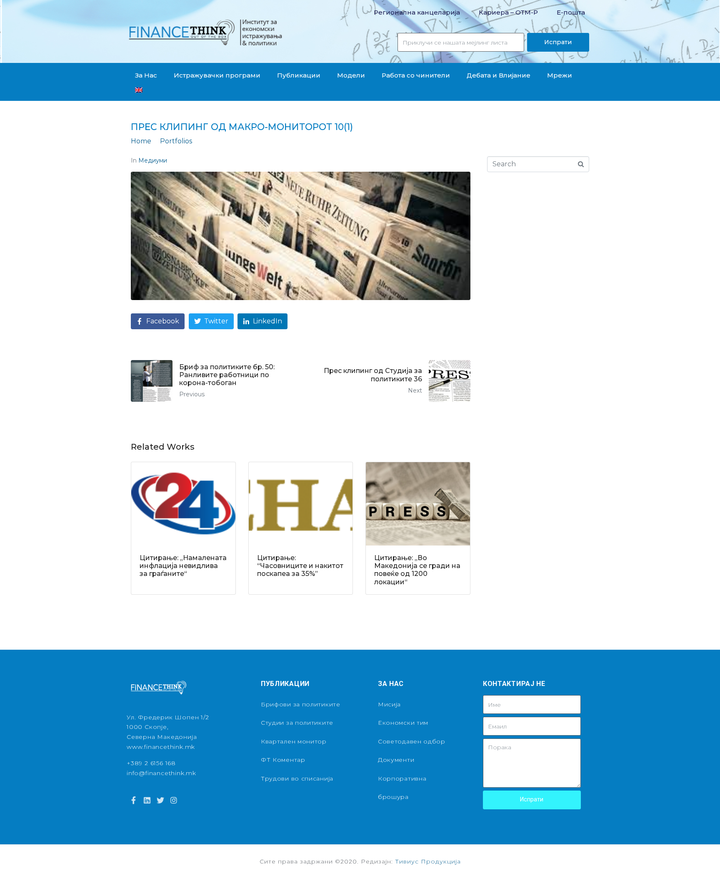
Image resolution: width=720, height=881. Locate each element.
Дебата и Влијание (498, 75)
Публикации (298, 75)
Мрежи (559, 75)
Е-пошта (571, 12)
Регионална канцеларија (417, 12)
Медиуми (152, 160)
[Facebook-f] (133, 800)
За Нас (146, 75)
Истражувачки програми (217, 75)
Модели (351, 75)
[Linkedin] (146, 800)
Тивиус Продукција (428, 861)
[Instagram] (173, 800)
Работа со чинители (416, 75)
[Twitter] (160, 800)
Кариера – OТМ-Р (508, 12)
